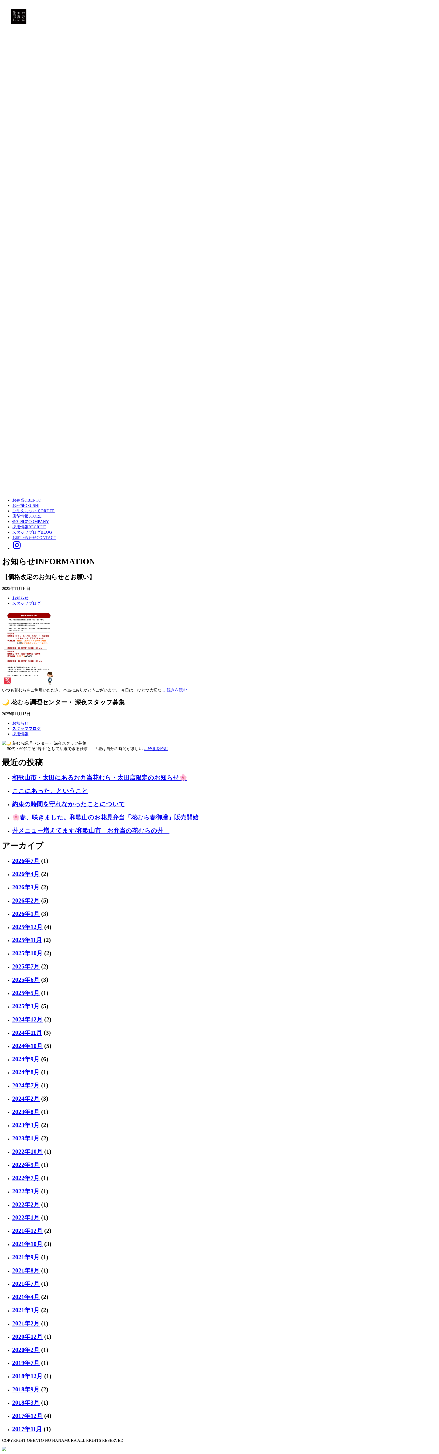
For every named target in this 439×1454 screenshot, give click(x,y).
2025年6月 (26, 979)
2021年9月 (26, 1257)
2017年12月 (27, 1416)
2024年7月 (26, 1085)
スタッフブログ (26, 603)
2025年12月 (27, 927)
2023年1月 (26, 1138)
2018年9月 (26, 1389)
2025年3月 (26, 1006)
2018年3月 (26, 1402)
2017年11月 (27, 1429)
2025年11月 (27, 940)
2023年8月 (26, 1112)
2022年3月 (26, 1191)
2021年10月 (27, 1244)
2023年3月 (26, 1125)
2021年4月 (26, 1297)
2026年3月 (26, 887)
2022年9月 (26, 1164)
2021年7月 (26, 1283)
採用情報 (20, 734)
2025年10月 (27, 953)
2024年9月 (26, 1059)
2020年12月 (27, 1336)
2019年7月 (26, 1363)
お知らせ (20, 598)
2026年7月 (26, 860)
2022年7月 (26, 1178)
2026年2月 (26, 900)
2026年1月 (26, 913)
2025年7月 (26, 966)
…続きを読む (175, 690)
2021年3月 (26, 1310)
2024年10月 (27, 1046)
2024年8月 (26, 1072)
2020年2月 (26, 1350)
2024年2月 (26, 1098)
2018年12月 (27, 1376)
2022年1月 (26, 1217)
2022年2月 (26, 1204)
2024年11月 (27, 1032)
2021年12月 (27, 1230)
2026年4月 (26, 874)
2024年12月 (27, 1019)
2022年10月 (27, 1151)
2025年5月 (26, 993)
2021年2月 (26, 1323)
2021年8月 (26, 1270)
